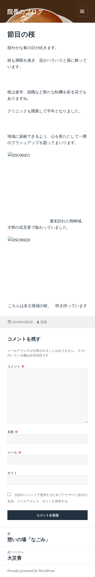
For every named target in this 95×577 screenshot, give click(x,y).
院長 (44, 322)
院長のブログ (25, 11)
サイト (12, 473)
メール (14, 452)
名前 (12, 432)
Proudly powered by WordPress (31, 571)
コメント (16, 366)
